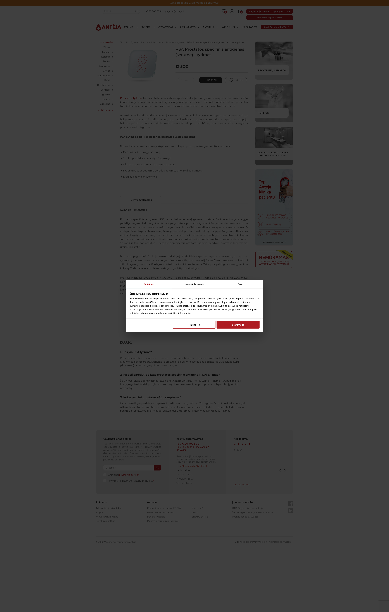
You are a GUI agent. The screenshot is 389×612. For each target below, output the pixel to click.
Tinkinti (192, 324)
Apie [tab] (240, 284)
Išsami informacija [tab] (194, 284)
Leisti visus (238, 324)
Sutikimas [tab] (149, 284)
